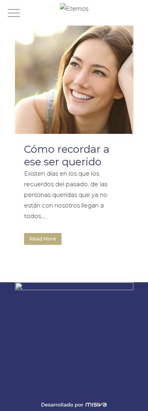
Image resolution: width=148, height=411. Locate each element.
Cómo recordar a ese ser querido (66, 155)
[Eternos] (74, 8)
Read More (43, 239)
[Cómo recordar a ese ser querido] (74, 75)
